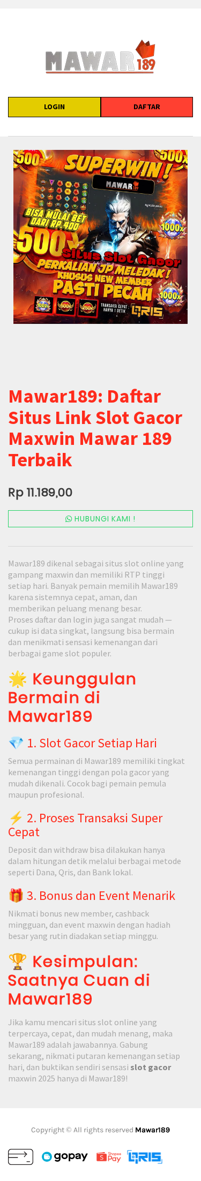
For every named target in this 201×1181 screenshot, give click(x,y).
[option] (100, 237)
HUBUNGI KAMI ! (104, 518)
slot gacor (150, 1067)
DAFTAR (146, 106)
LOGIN (54, 106)
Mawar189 (152, 1129)
